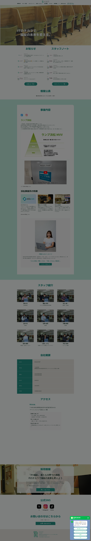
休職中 (80, 534)
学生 (80, 537)
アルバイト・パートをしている (80, 531)
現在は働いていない (80, 528)
